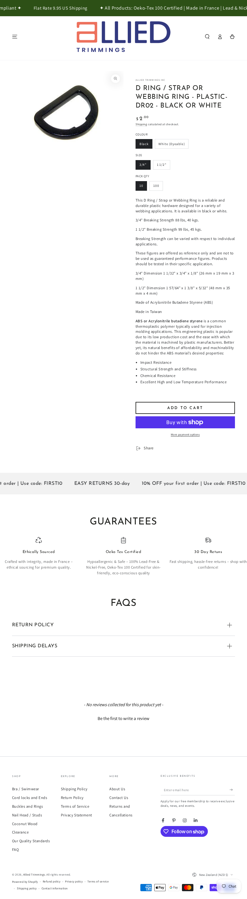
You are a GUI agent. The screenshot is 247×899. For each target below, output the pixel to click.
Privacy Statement (76, 815)
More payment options (185, 434)
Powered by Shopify (25, 882)
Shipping (141, 124)
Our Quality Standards (31, 840)
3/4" (143, 164)
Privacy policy (74, 881)
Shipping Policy (74, 788)
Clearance (20, 832)
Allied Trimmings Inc (150, 79)
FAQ (15, 849)
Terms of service (98, 881)
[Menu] (14, 36)
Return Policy (72, 797)
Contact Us (118, 797)
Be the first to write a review (123, 718)
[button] (207, 36)
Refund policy (51, 881)
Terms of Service (75, 806)
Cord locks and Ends (29, 797)
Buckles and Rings (27, 806)
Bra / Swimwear (25, 788)
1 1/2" (162, 164)
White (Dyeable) (171, 144)
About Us (117, 788)
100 (156, 186)
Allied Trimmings (34, 874)
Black (144, 144)
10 (141, 186)
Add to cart (185, 408)
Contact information (55, 888)
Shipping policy (26, 888)
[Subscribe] (232, 790)
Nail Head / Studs (27, 815)
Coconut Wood (25, 823)
